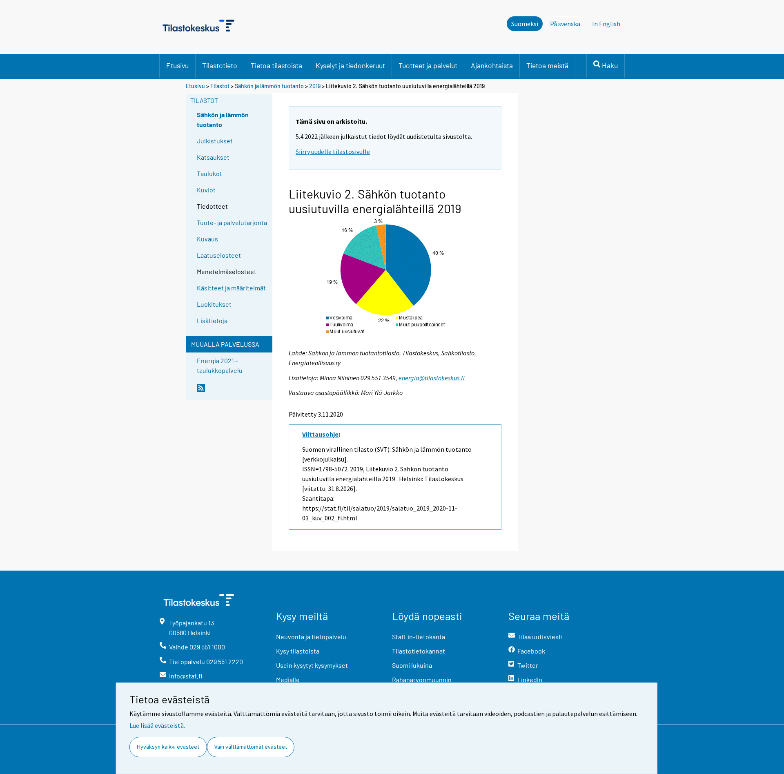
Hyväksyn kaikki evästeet (168, 746)
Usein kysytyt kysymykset (312, 665)
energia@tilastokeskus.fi (432, 378)
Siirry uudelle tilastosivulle (333, 151)
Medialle (288, 679)
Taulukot (209, 173)
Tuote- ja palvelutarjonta (232, 222)
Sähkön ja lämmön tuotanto (269, 86)
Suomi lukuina (412, 665)
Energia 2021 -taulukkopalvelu (220, 365)
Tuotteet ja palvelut (428, 65)
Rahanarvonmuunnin (422, 679)
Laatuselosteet (219, 255)
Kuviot (206, 190)
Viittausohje (320, 434)
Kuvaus (207, 239)
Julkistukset (215, 141)
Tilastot (219, 86)
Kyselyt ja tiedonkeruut (350, 65)
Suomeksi (524, 24)
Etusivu (177, 65)
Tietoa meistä (547, 65)
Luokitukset (214, 304)
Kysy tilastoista (297, 651)
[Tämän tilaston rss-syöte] (233, 391)
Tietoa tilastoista (276, 65)
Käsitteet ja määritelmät (231, 288)
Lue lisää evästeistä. (157, 725)
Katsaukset (213, 157)
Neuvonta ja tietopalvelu (311, 636)
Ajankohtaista (492, 65)
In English (606, 24)
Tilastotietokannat (418, 651)
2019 (315, 86)
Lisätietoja (212, 320)
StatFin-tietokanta (418, 636)
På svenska (567, 24)
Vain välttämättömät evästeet (250, 746)
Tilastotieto (219, 65)
